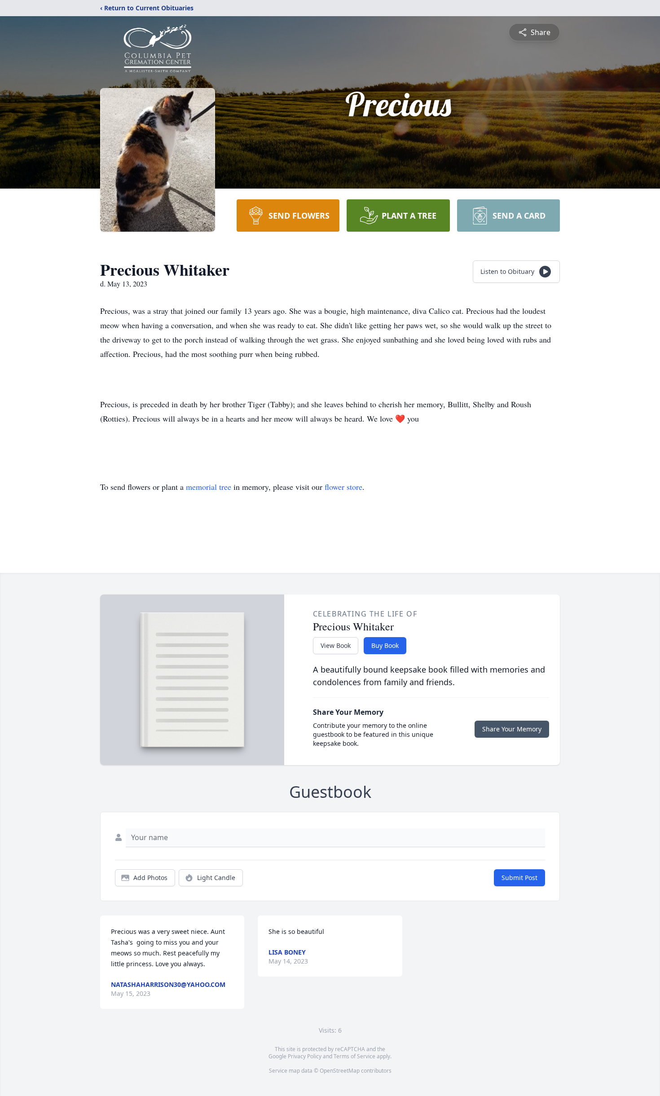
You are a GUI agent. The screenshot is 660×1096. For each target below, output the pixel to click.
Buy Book (385, 645)
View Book (336, 645)
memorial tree (208, 486)
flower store (343, 486)
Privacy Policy (304, 1056)
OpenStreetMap (340, 1070)
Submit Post (519, 877)
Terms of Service (354, 1056)
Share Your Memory (511, 729)
